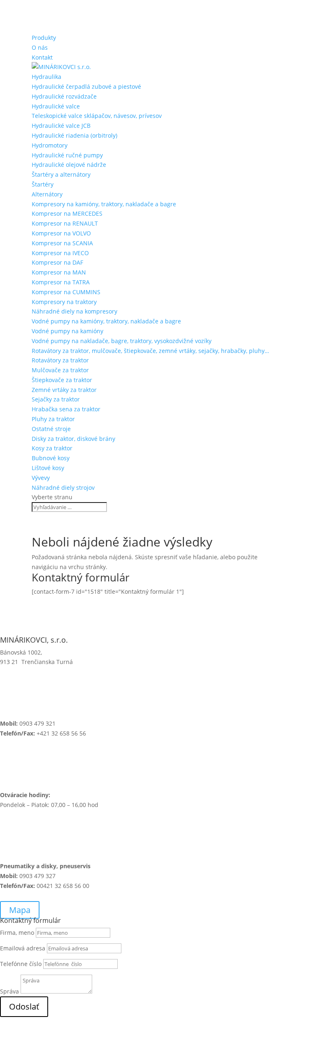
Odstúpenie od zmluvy (31, 1041)
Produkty (44, 38)
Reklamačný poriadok (29, 1031)
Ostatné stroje (51, 429)
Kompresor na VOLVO (61, 233)
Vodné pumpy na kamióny (67, 331)
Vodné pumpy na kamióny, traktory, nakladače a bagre (106, 321)
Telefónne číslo (21, 964)
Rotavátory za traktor (60, 360)
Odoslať (24, 1006)
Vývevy (41, 478)
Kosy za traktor (52, 448)
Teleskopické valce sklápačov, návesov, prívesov (97, 116)
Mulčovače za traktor (60, 370)
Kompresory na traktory (64, 302)
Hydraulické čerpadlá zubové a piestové (86, 86)
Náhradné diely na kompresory (74, 311)
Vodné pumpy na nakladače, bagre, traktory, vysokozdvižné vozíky (121, 341)
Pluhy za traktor (53, 419)
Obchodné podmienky (30, 1022)
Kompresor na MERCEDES (67, 213)
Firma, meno (17, 932)
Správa (9, 991)
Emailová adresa (22, 948)
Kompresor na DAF (57, 262)
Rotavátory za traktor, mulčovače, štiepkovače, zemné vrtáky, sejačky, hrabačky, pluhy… (150, 351)
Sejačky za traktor (56, 399)
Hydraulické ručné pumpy (67, 155)
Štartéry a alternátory (61, 174)
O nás (40, 47)
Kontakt (42, 57)
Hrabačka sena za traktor (66, 409)
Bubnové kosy (51, 458)
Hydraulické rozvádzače (64, 96)
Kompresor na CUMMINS (66, 292)
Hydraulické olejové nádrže (69, 164)
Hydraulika (46, 77)
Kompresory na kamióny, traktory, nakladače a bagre (104, 204)
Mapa (19, 909)
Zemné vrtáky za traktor (64, 390)
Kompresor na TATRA (61, 282)
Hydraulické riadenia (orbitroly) (74, 135)
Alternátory (47, 194)
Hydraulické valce (56, 106)
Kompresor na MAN (59, 272)
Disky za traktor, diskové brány (73, 439)
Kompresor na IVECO (60, 253)
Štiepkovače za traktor (62, 380)
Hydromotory (49, 145)
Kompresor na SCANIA (62, 243)
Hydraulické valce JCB (61, 125)
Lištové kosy (48, 468)
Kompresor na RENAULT (65, 223)
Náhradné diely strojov (63, 487)
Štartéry (42, 184)
